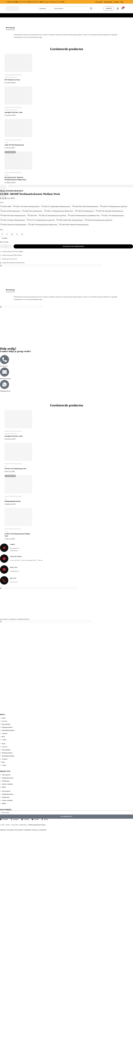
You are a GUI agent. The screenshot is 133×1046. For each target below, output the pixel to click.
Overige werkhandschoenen (13, 75)
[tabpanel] (66, 36)
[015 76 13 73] (4, 359)
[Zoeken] (91, 8)
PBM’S (4, 787)
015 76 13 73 (4, 366)
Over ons (4, 721)
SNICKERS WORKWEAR (11, 77)
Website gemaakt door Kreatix (37, 825)
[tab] (10, 28)
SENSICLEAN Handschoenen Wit (15, 468)
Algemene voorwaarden (7, 830)
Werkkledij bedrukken (8, 730)
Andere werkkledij (7, 784)
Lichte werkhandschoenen (13, 529)
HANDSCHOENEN (14, 191)
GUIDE (6, 142)
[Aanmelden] (117, 8)
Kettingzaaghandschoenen (13, 501)
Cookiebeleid (27, 830)
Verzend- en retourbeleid (39, 830)
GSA (6, 466)
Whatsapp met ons (5, 391)
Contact (4, 739)
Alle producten (6, 775)
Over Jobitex (99, 2)
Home (3, 718)
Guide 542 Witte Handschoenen (14, 145)
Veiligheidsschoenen (7, 778)
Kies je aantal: (4, 242)
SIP (5, 498)
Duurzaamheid (108, 2)
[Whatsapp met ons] (4, 384)
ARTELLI (7, 175)
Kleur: (2, 202)
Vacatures (116, 2)
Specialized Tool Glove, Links (14, 112)
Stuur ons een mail (5, 378)
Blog (122, 2)
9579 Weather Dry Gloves (12, 80)
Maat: (1, 229)
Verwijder (4, 238)
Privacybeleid (19, 830)
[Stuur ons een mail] (4, 372)
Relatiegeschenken (7, 727)
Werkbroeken (6, 781)
